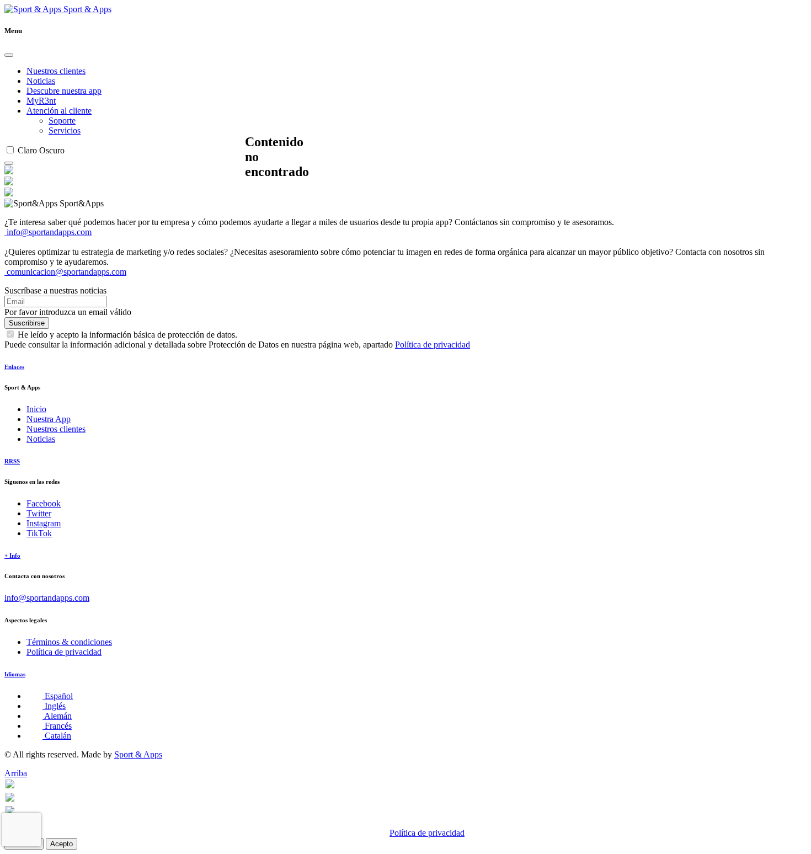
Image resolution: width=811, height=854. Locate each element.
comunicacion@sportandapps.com (65, 271)
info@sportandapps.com (48, 232)
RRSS (12, 461)
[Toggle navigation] (8, 163)
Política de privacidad (432, 344)
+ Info (12, 555)
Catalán (56, 735)
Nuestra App (48, 419)
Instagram (43, 523)
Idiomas (14, 674)
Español (57, 696)
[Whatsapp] (10, 785)
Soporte (62, 120)
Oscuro (52, 150)
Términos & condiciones (69, 642)
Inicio (36, 409)
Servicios (65, 130)
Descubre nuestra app (64, 90)
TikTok (39, 533)
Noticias (40, 81)
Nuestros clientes (56, 71)
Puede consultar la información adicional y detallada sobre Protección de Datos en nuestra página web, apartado (237, 344)
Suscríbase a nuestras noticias (55, 290)
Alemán (57, 715)
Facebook (43, 503)
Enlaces (14, 367)
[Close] (8, 55)
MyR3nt (41, 100)
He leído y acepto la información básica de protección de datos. (127, 334)
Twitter (38, 513)
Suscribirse (27, 323)
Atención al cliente (59, 110)
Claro (27, 150)
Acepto (61, 844)
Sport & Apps (86, 9)
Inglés (54, 706)
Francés (57, 725)
